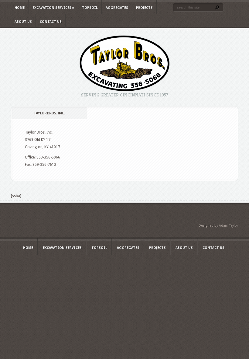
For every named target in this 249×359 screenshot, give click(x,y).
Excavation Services (53, 8)
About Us (23, 22)
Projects (144, 8)
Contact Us (51, 22)
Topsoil (90, 8)
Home (20, 8)
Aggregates (117, 8)
